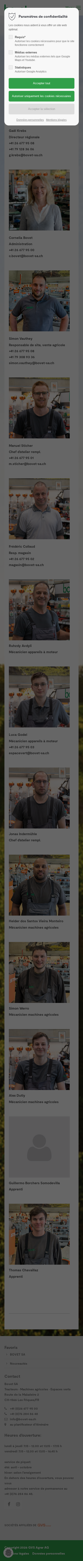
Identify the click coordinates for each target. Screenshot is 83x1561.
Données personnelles (30, 119)
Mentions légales (56, 119)
